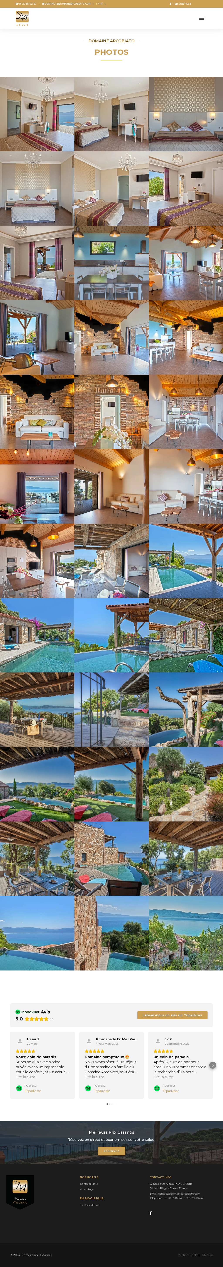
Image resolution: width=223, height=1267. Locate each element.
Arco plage (86, 1189)
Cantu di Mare (89, 1183)
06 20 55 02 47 (27, 3)
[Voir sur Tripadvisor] (20, 1041)
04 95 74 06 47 (194, 1198)
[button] (10, 1065)
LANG (99, 3)
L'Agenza (46, 1255)
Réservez (111, 1151)
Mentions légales (188, 1255)
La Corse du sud (90, 1205)
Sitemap (207, 1255)
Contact (184, 3)
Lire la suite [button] (25, 1077)
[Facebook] (169, 3)
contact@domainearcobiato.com (67, 3)
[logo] (22, 18)
